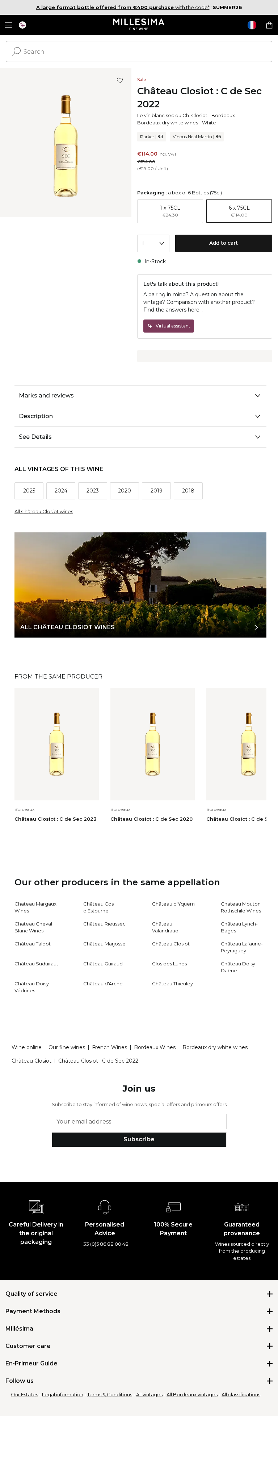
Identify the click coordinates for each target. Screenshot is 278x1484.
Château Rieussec (104, 924)
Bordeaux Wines (155, 1047)
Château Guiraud (103, 963)
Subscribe (139, 1139)
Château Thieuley (172, 983)
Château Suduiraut (36, 963)
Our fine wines (67, 1047)
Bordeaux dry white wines (167, 122)
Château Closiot (171, 944)
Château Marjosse (104, 944)
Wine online (27, 1047)
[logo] (139, 25)
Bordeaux (223, 115)
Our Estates (24, 1394)
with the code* (123, 7)
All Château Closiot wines (43, 511)
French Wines (109, 1047)
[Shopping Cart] (269, 25)
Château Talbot (32, 944)
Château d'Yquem (173, 904)
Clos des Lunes (169, 963)
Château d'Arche (103, 983)
